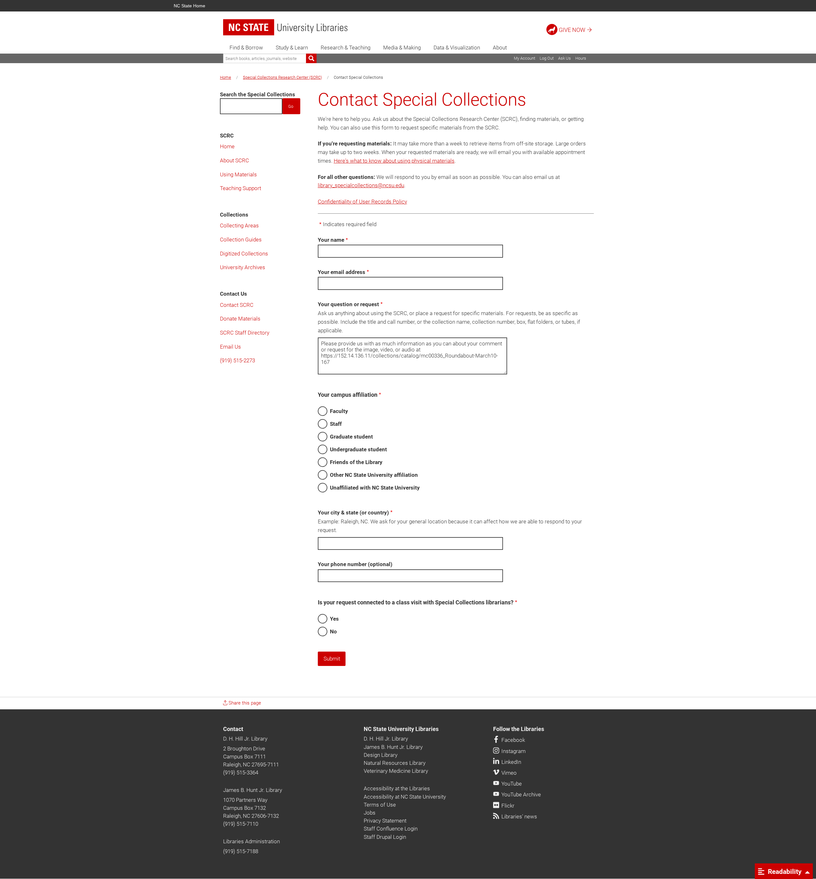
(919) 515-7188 (240, 851)
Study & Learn (292, 47)
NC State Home (189, 5)
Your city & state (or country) (353, 512)
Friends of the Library (356, 462)
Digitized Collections (244, 253)
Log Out (547, 58)
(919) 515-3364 (240, 772)
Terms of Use (380, 804)
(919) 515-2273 (237, 360)
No (333, 631)
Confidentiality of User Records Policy (362, 201)
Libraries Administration (251, 841)
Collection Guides (241, 239)
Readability (784, 871)
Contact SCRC (236, 305)
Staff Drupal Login (385, 837)
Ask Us (564, 58)
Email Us (230, 346)
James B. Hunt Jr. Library (252, 790)
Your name (331, 240)
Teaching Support (240, 188)
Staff (336, 424)
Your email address (341, 272)
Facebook (512, 740)
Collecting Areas (239, 225)
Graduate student (351, 436)
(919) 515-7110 (240, 824)
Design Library (380, 755)
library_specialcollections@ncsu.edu (361, 185)
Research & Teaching (345, 47)
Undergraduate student (358, 449)
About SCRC (234, 160)
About (500, 47)
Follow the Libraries (518, 729)
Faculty (339, 411)
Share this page (244, 703)
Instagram (513, 751)
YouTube (511, 783)
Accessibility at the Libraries (397, 788)
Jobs (369, 812)
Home (225, 77)
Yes (334, 619)
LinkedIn (510, 762)
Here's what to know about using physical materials (394, 161)
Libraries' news (518, 816)
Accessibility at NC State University (405, 797)
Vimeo (508, 773)
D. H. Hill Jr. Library (245, 738)
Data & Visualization (456, 47)
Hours (580, 58)
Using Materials (238, 174)
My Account (524, 58)
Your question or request (348, 304)
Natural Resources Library (395, 763)
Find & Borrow (246, 47)
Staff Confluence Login (391, 828)
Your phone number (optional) (355, 564)
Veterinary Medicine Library (396, 771)
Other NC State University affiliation (374, 475)
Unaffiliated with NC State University (375, 487)
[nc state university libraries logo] (285, 27)
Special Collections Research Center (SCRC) (282, 77)
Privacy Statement (385, 820)
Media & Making (402, 47)
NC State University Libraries (401, 729)
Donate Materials (240, 318)
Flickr (507, 805)
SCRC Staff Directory (244, 332)
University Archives (242, 267)
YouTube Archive (520, 794)
